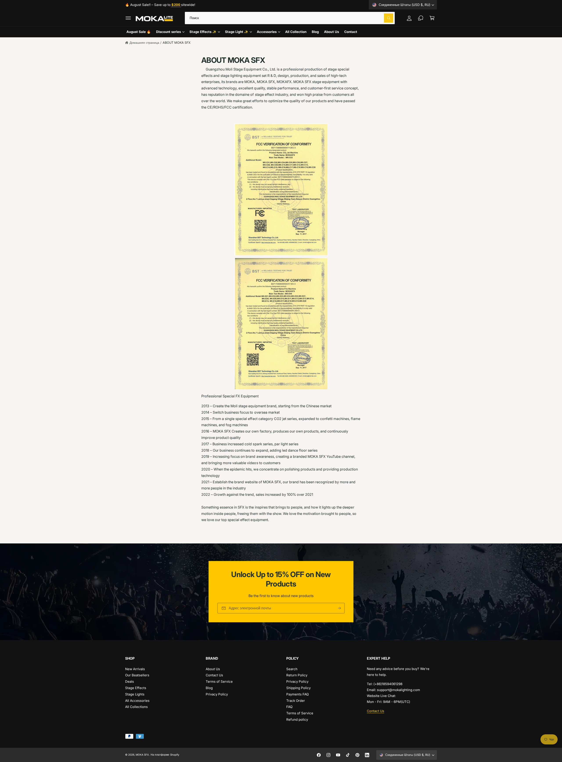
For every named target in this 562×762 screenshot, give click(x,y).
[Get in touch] (420, 18)
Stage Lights (134, 694)
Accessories (267, 32)
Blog (209, 688)
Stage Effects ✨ (202, 32)
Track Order (295, 701)
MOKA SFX (142, 754)
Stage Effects (135, 688)
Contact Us (214, 675)
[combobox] (289, 18)
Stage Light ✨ (236, 32)
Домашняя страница (144, 42)
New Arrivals (135, 669)
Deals (129, 681)
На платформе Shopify (165, 754)
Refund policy (297, 719)
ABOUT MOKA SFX (177, 42)
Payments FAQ (297, 694)
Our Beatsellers (137, 675)
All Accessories (137, 701)
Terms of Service (219, 681)
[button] (128, 18)
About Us (213, 669)
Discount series (168, 32)
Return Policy (296, 675)
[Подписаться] (339, 608)
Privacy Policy (217, 694)
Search (291, 669)
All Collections (136, 707)
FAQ (289, 707)
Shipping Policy (298, 688)
